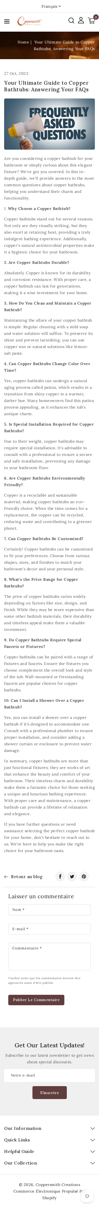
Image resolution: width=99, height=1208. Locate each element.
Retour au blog (26, 876)
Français (49, 6)
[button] (7, 22)
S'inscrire (49, 1092)
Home (23, 42)
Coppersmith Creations (58, 1184)
